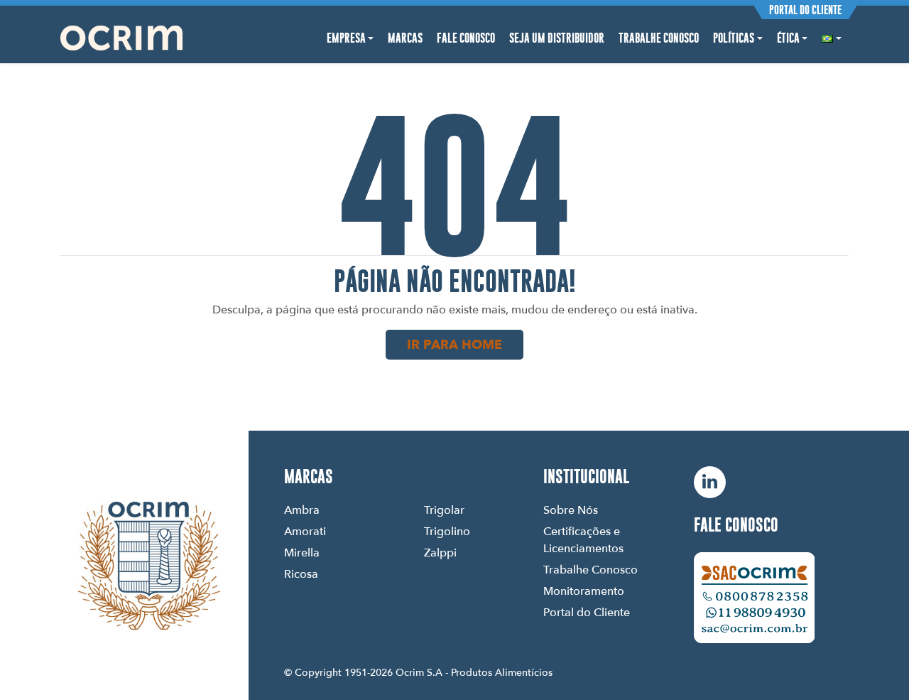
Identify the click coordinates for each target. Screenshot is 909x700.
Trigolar (444, 509)
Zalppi (440, 552)
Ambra (302, 509)
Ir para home (454, 344)
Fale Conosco (466, 38)
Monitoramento (583, 590)
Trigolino (447, 531)
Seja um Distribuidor (556, 38)
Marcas (405, 38)
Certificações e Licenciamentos (583, 539)
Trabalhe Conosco (659, 38)
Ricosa (301, 573)
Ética (788, 38)
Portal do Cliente (805, 10)
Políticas (733, 38)
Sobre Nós (570, 509)
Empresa (346, 38)
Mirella (302, 552)
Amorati (305, 531)
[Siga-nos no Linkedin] (710, 482)
